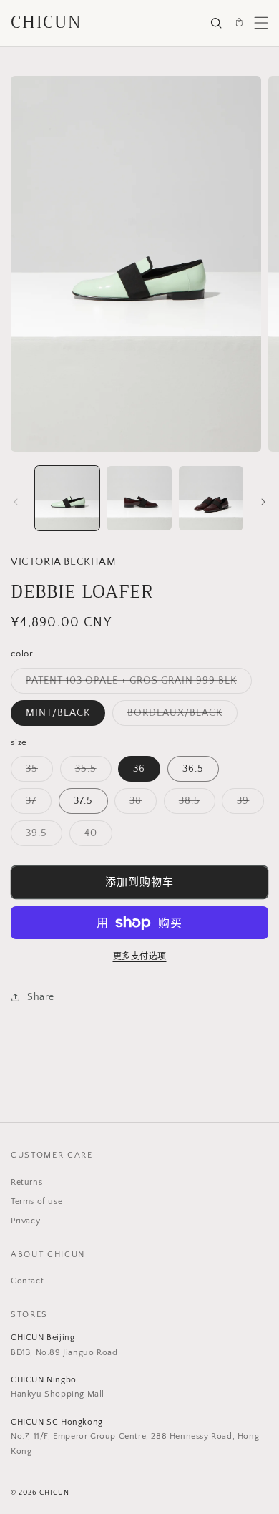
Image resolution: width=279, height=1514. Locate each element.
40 (95, 836)
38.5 (194, 804)
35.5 (91, 772)
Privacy (25, 1221)
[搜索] (216, 23)
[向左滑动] (15, 502)
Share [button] (40, 997)
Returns (26, 1182)
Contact (27, 1281)
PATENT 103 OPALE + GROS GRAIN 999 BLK (136, 684)
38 (140, 804)
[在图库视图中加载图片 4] (211, 498)
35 (37, 772)
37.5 (83, 801)
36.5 (193, 769)
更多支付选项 (140, 956)
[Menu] (261, 23)
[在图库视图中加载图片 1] (67, 498)
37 (36, 804)
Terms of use (36, 1201)
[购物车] (239, 23)
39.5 (41, 836)
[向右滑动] (263, 502)
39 (248, 804)
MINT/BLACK (58, 713)
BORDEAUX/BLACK (179, 716)
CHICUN (46, 23)
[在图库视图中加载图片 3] (139, 498)
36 (139, 769)
